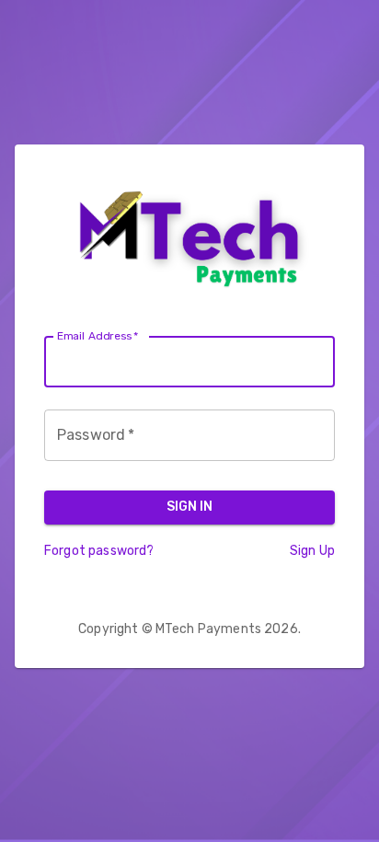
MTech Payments (208, 629)
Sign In (189, 506)
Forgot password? (99, 551)
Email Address (98, 335)
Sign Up (312, 551)
